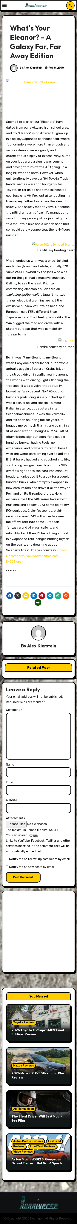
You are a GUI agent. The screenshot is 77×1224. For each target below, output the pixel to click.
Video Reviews (23, 1151)
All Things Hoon (23, 1108)
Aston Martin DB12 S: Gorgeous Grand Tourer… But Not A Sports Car (37, 1163)
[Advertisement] (38, 932)
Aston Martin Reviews (28, 1141)
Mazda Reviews (23, 1065)
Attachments (15, 818)
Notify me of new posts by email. (32, 867)
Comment (14, 710)
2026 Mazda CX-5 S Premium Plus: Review (38, 1075)
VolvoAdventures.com (42, 556)
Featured (54, 1141)
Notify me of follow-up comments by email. (39, 859)
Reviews (18, 1146)
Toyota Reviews (24, 1022)
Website (11, 800)
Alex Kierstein (41, 646)
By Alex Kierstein (30, 67)
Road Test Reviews (42, 1146)
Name (10, 764)
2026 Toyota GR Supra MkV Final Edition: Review (37, 1032)
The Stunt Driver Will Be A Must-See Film (36, 1118)
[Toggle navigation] (4, 5)
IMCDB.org (13, 561)
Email (9, 782)
